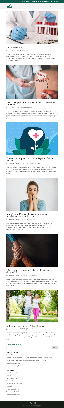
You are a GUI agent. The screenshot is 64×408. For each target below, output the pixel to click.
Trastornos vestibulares (13, 394)
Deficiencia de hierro (26, 50)
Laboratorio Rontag (14, 163)
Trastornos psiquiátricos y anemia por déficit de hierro (29, 159)
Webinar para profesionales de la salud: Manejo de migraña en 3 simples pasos (29, 357)
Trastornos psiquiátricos (13, 392)
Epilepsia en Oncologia (13, 363)
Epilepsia (9, 386)
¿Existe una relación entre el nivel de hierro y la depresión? (29, 271)
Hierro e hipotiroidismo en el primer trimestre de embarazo (30, 103)
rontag (10, 50)
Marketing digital (36, 405)
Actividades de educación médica (16, 373)
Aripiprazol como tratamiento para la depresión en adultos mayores (26, 360)
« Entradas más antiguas (13, 344)
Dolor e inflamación (12, 381)
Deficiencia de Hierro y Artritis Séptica (25, 326)
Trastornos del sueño (12, 389)
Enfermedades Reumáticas (14, 383)
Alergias (8, 375)
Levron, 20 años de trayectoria (15, 355)
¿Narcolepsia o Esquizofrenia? (15, 366)
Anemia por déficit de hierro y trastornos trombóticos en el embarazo (26, 215)
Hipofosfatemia (14, 47)
